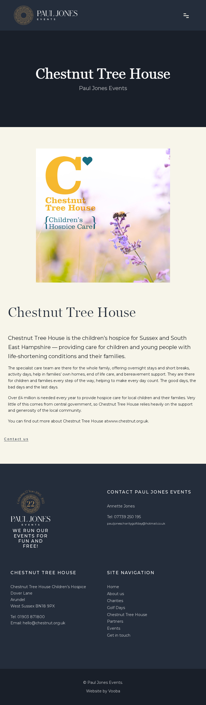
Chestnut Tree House (127, 614)
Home (113, 586)
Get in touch (118, 635)
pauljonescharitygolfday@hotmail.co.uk (136, 523)
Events (113, 628)
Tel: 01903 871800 (27, 616)
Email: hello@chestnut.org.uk (37, 623)
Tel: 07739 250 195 (124, 516)
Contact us (16, 439)
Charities (115, 600)
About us (115, 593)
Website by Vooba (103, 691)
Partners (115, 621)
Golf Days (116, 607)
